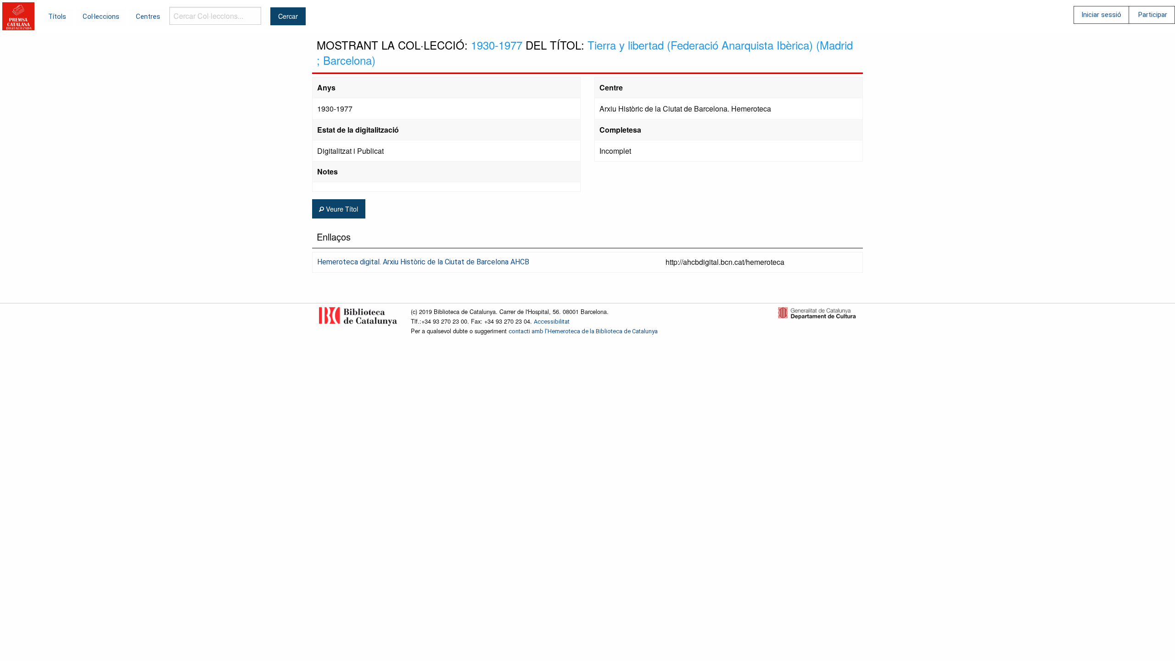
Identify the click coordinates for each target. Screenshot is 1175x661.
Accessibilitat (552, 321)
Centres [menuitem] (148, 16)
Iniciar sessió (1101, 15)
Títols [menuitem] (57, 16)
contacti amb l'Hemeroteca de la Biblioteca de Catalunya (583, 331)
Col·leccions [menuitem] (101, 16)
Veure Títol (341, 208)
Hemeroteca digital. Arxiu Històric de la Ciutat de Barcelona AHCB (423, 262)
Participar (1152, 15)
